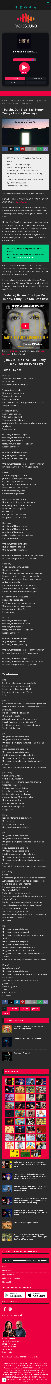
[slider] (22, 1260)
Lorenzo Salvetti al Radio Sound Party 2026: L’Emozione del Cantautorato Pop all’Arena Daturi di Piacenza (30, 1176)
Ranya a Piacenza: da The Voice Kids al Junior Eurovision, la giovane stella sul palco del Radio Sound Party (30, 1200)
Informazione (7, 1270)
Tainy (6, 1013)
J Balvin (35, 1009)
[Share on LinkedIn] (17, 149)
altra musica (14, 351)
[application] (25, 1260)
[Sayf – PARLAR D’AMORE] (20, 1105)
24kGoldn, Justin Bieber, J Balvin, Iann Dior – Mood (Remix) (29, 1027)
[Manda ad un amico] (28, 149)
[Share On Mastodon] (45, 149)
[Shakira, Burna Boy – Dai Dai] (20, 1145)
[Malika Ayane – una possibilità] (30, 1121)
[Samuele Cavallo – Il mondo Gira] (20, 1113)
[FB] (16, 7)
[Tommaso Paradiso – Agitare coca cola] (20, 1097)
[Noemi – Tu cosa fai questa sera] (20, 1129)
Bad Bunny (13, 1009)
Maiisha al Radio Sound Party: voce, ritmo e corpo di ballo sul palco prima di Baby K (30, 1212)
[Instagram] (21, 7)
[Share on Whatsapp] (39, 149)
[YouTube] (25, 7)
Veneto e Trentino (36, 83)
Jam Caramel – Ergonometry (26, 1222)
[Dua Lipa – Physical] (7, 1056)
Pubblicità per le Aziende (11, 1278)
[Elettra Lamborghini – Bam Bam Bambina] (9, 1145)
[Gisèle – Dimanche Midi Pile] (41, 1097)
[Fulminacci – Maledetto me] (25, 1153)
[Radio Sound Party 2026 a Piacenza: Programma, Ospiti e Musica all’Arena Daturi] (9, 1081)
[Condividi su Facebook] (5, 149)
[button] (47, 2)
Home (4, 1267)
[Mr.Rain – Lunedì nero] (9, 1137)
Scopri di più (7, 1352)
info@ (10, 1349)
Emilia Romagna (36, 78)
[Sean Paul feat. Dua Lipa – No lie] (7, 1042)
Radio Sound (21, 202)
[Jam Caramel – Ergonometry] (20, 1089)
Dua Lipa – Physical (22, 1053)
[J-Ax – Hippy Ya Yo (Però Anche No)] (30, 1129)
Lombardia (15, 83)
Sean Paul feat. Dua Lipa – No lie (27, 1038)
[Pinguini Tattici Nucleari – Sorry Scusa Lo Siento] (30, 1145)
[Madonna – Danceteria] (9, 1097)
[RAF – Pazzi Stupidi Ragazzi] (41, 1121)
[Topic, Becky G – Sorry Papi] (36, 1153)
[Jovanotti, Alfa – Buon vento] (41, 1137)
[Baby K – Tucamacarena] (20, 1121)
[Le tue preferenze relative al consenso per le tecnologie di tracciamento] (4, 1380)
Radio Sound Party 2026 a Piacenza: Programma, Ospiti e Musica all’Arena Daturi (30, 1164)
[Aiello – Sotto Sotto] (41, 1145)
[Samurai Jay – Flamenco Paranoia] (30, 1137)
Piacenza (15, 78)
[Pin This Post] (22, 149)
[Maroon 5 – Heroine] (14, 1153)
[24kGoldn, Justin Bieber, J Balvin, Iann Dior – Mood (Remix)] (7, 1029)
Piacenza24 (6, 1282)
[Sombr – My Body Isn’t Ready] (30, 1097)
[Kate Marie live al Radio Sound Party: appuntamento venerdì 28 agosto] (30, 1105)
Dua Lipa (24, 1009)
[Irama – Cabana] (41, 1129)
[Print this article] (34, 149)
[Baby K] (41, 1113)
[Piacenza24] (35, 7)
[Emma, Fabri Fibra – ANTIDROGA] (41, 1089)
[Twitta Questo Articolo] (11, 149)
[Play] (5, 1261)
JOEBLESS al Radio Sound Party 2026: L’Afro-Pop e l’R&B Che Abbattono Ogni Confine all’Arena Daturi (30, 1236)
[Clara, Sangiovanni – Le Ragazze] (20, 1137)
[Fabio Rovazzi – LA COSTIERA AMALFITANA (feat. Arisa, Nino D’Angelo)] (9, 1105)
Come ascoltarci (8, 1274)
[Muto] (39, 1261)
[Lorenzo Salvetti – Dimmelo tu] (9, 1113)
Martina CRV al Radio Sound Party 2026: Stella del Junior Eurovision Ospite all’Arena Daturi (30, 1188)
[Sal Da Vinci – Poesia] (9, 1129)
